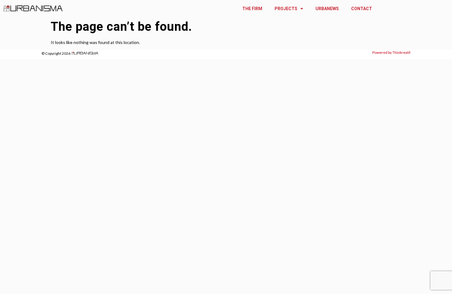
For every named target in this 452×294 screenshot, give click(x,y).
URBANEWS (327, 8)
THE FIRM (252, 8)
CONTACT (361, 8)
